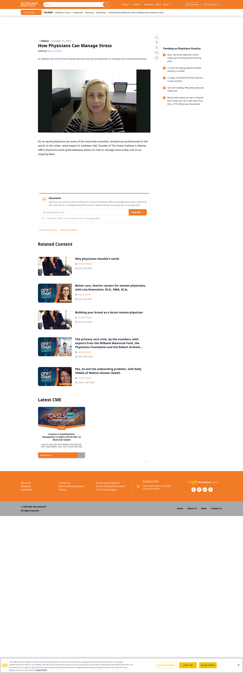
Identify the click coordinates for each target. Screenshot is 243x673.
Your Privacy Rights (106, 489)
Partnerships (101, 12)
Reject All (188, 665)
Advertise (26, 486)
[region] (121, 665)
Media (136, 4)
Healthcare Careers (63, 12)
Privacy (62, 489)
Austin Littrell (84, 294)
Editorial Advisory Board (71, 486)
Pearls (158, 4)
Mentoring (89, 12)
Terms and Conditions (108, 482)
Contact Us (64, 482)
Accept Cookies (208, 665)
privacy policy (94, 218)
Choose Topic (29, 12)
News (203, 508)
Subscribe (136, 212)
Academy (148, 4)
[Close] (238, 665)
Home (180, 508)
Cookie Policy (41, 670)
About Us (26, 482)
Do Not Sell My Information (110, 486)
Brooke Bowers (85, 263)
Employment (78, 12)
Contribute (26, 489)
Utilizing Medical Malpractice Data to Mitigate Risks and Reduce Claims (136, 12)
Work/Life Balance (69, 230)
